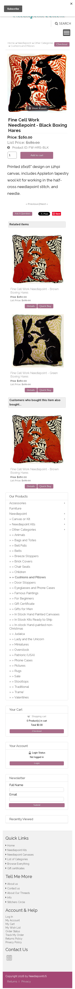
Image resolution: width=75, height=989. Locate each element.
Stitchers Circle (16, 902)
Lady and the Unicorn (29, 639)
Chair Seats (22, 566)
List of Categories (17, 859)
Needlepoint (24, 42)
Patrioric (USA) (24, 655)
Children (20, 572)
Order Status (12, 931)
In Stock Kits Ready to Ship (33, 619)
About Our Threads (18, 893)
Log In (9, 916)
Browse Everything (18, 863)
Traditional (21, 687)
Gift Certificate (24, 603)
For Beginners (24, 598)
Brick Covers (23, 561)
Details (31, 306)
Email (13, 794)
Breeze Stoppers (26, 556)
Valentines (21, 697)
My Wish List (13, 927)
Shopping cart (39, 716)
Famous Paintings (26, 593)
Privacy (26, 981)
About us (12, 883)
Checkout (61, 44)
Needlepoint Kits (23, 524)
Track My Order (14, 935)
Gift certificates (16, 868)
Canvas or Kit (21, 519)
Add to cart (37, 155)
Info (9, 897)
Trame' (19, 692)
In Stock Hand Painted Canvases (37, 614)
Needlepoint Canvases (20, 854)
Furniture (15, 508)
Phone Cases (23, 660)
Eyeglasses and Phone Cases (34, 588)
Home (11, 42)
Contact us (13, 888)
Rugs (17, 671)
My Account (12, 920)
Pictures (19, 665)
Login (37, 763)
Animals (19, 535)
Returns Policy (13, 938)
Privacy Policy (13, 942)
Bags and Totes (25, 540)
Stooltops (21, 681)
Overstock (21, 649)
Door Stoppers (25, 582)
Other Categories (43, 42)
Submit (36, 805)
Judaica (19, 634)
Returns (12, 981)
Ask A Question (22, 214)
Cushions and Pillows (22, 45)
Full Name (16, 785)
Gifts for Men (23, 609)
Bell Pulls (20, 545)
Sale (17, 676)
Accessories (17, 503)
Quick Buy (45, 306)
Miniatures (21, 644)
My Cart (10, 924)
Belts (18, 551)
